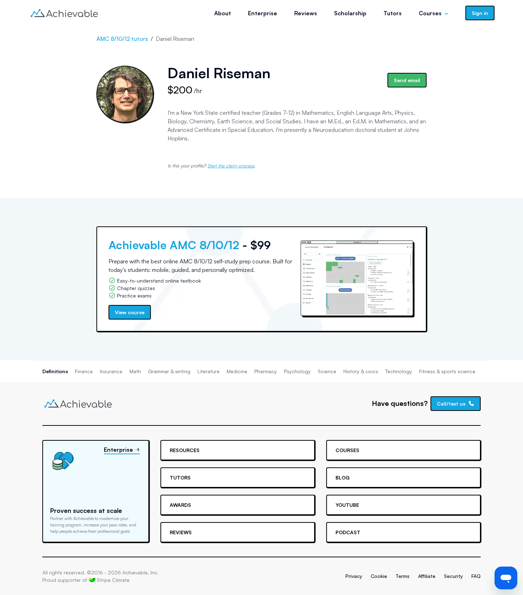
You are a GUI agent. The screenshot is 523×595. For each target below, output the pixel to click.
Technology (398, 371)
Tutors (393, 13)
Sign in (480, 13)
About (222, 13)
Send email (407, 80)
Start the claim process (230, 165)
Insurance (111, 371)
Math (135, 371)
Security (453, 576)
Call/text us (451, 404)
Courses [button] (430, 13)
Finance (84, 371)
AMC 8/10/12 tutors (122, 38)
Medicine (237, 371)
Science (327, 371)
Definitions (55, 371)
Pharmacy (265, 371)
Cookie (379, 576)
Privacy (353, 576)
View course (129, 312)
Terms (403, 576)
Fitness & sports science (447, 371)
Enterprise (262, 13)
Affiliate (426, 576)
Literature (208, 371)
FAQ (476, 576)
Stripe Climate (113, 580)
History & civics (360, 371)
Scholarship (350, 13)
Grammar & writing (169, 371)
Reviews (305, 13)
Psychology (297, 371)
